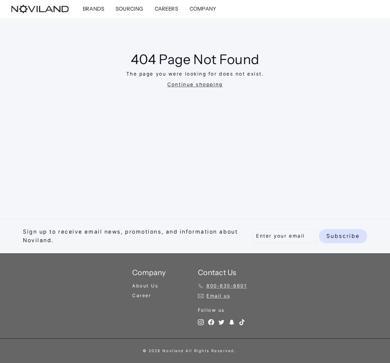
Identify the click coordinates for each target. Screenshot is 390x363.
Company (203, 9)
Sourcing (129, 9)
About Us (145, 286)
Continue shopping (194, 84)
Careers (166, 9)
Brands (93, 9)
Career (141, 295)
